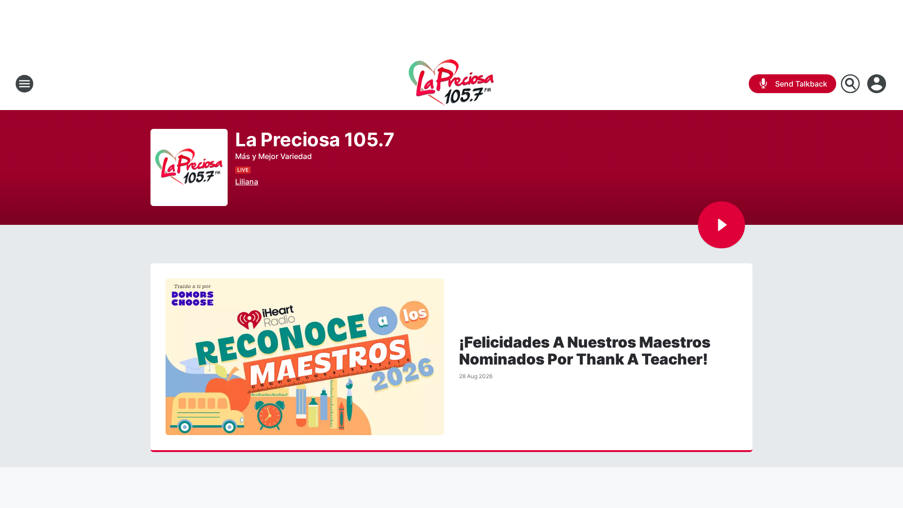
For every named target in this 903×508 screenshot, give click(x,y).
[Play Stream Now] (721, 224)
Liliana (246, 181)
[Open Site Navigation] (24, 83)
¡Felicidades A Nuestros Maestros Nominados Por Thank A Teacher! (585, 351)
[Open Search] (850, 83)
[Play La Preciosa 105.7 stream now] (189, 167)
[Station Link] (451, 83)
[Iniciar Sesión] (877, 83)
